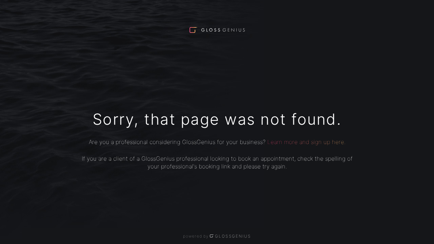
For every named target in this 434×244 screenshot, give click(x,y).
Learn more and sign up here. (306, 142)
